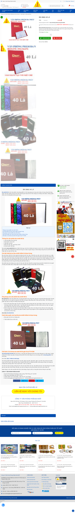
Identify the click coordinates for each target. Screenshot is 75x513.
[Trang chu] (61, 1)
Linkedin (40, 380)
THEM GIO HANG (46, 38)
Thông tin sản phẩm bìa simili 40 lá (10, 230)
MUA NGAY (58, 38)
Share (17, 380)
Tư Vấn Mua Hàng (45, 481)
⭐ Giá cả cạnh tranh (46, 488)
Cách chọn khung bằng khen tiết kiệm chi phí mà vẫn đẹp (9, 467)
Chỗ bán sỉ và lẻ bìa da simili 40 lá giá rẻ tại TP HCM (14, 235)
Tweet (25, 380)
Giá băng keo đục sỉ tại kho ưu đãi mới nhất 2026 (46, 457)
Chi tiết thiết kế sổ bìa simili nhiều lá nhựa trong (13, 231)
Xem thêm (3, 460)
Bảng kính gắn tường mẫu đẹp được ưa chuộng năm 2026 (64, 467)
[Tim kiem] (62, 6)
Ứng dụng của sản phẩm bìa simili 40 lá (11, 232)
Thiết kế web (68, 497)
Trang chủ (3, 14)
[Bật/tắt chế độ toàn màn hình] (1, 500)
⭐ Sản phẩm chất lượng (46, 483)
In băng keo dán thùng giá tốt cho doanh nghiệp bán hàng (65, 457)
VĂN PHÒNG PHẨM (9, 14)
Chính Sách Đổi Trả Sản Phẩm (32, 481)
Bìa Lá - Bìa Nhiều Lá (22, 14)
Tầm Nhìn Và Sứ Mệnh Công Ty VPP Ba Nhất (27, 457)
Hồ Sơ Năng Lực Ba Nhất (46, 479)
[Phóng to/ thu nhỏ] (0, 500)
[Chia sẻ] (2, 500)
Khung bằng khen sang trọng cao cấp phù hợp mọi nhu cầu (46, 467)
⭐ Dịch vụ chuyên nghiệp (47, 486)
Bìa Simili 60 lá (10, 312)
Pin (32, 380)
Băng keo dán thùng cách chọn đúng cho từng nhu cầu (28, 467)
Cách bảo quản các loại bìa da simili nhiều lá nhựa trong (15, 234)
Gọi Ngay (24, 7)
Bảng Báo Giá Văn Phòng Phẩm (33, 487)
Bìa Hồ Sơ (15, 14)
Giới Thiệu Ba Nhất (45, 477)
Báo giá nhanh (29, 489)
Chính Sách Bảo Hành (31, 479)
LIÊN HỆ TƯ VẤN (59, 433)
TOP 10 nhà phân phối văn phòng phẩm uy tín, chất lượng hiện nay (9, 457)
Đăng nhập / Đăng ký (70, 1)
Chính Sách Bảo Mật (31, 477)
